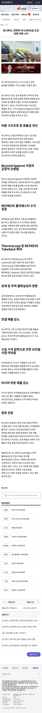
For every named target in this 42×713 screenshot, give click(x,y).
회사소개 (15, 668)
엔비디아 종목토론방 (14, 510)
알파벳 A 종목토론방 (14, 545)
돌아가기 (33, 654)
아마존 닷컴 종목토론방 (15, 536)
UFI (20, 82)
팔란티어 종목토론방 (14, 572)
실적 (24, 19)
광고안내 (25, 668)
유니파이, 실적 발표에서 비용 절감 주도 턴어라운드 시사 (21, 645)
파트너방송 (5, 14)
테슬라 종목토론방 (14, 563)
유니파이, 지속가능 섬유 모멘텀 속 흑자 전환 (18, 639)
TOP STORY (6, 19)
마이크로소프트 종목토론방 (16, 519)
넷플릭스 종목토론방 (14, 590)
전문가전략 (15, 14)
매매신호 (24, 14)
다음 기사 (30, 602)
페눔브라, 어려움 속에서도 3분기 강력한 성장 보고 (10, 608)
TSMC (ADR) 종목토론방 (16, 581)
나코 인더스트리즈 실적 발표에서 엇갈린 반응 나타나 (31, 608)
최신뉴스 (16, 19)
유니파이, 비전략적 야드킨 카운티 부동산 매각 (19, 626)
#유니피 (4, 488)
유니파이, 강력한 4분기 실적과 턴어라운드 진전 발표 (21, 620)
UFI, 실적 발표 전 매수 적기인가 (14, 633)
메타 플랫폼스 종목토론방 (16, 554)
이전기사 (11, 602)
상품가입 (30, 2)
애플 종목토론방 (13, 528)
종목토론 (36, 14)
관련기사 (5, 614)
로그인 (38, 2)
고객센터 (5, 668)
